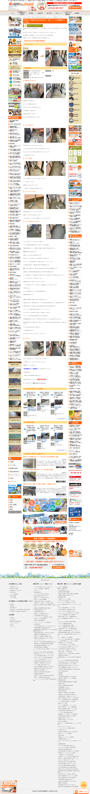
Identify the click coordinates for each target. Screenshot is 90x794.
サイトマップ (13, 481)
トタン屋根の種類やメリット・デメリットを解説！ (68, 640)
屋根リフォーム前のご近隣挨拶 (40, 599)
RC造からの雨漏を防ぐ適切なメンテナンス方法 (67, 708)
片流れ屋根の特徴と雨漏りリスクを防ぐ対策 (15, 227)
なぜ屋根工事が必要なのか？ (75, 239)
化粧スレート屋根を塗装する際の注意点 (74, 287)
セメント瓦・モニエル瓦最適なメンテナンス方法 (15, 188)
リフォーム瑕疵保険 (14, 594)
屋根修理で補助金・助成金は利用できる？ (75, 359)
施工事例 (31, 13)
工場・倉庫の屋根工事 (75, 447)
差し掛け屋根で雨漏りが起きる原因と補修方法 (67, 767)
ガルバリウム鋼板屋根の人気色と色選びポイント (67, 626)
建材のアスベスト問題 (15, 264)
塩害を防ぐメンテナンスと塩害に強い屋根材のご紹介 (68, 756)
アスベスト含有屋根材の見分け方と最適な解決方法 (68, 699)
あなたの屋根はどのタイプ (63, 590)
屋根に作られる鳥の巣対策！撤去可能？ (75, 445)
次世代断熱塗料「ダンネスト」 (73, 343)
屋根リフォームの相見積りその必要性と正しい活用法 (76, 370)
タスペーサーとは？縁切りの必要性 (14, 160)
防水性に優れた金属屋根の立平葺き (65, 749)
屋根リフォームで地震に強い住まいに (41, 613)
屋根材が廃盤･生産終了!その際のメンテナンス (15, 289)
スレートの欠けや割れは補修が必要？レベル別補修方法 (69, 639)
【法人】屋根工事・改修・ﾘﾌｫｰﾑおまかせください (76, 457)
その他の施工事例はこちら (62, 418)
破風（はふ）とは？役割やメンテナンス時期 (15, 359)
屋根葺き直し (77, 104)
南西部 (11, 509)
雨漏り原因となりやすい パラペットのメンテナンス (44, 653)
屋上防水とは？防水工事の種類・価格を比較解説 (15, 177)
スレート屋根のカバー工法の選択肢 (76, 268)
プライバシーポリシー (15, 474)
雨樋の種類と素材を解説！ (39, 673)
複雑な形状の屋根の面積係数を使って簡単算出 (15, 221)
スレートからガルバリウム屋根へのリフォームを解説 (76, 206)
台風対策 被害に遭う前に (39, 611)
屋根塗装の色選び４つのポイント (74, 340)
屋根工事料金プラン (38, 592)
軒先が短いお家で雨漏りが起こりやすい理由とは (15, 258)
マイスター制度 (13, 597)
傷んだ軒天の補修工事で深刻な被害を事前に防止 (15, 157)
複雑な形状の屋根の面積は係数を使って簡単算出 (67, 681)
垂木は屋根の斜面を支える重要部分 (41, 647)
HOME (24, 17)
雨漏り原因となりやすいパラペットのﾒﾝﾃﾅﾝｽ (15, 170)
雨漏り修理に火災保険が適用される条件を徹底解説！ (68, 786)
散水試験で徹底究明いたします (40, 609)
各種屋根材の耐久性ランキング (64, 738)
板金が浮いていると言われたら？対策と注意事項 (76, 395)
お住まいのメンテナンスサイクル (64, 726)
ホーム (12, 13)
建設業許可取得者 (14, 468)
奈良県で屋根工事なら (15, 471)
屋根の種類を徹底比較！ (73, 262)
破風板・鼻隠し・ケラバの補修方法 (65, 651)
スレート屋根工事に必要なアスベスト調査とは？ (15, 352)
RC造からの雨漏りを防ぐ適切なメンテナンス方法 (15, 328)
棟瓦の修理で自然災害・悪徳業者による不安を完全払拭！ (69, 669)
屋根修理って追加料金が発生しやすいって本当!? (75, 398)
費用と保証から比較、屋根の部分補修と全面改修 (76, 252)
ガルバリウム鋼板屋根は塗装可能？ (75, 212)
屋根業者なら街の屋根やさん (15, 621)
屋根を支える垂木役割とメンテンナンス (15, 321)
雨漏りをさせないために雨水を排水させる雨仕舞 (15, 248)
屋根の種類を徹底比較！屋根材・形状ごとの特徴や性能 (69, 632)
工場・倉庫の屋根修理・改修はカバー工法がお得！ (76, 432)
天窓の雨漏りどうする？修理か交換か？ (15, 338)
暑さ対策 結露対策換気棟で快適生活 (14, 239)
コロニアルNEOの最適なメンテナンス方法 (75, 297)
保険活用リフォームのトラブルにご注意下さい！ (67, 752)
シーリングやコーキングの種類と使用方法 (15, 205)
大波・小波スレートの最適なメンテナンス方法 (15, 198)
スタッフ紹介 (13, 465)
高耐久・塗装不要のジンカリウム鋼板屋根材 (15, 314)
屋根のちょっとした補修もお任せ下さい (42, 597)
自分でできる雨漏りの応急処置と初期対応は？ (75, 350)
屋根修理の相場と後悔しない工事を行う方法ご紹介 (44, 632)
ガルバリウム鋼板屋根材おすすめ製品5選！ (75, 222)
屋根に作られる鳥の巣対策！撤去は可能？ (42, 671)
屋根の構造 (12, 143)
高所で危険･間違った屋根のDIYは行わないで (67, 710)
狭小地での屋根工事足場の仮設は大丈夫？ (75, 300)
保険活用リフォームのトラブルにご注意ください (76, 405)
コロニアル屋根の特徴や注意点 (74, 274)
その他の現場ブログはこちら (61, 496)
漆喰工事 (76, 88)
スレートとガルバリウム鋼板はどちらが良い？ (75, 203)
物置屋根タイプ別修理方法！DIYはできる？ (75, 426)
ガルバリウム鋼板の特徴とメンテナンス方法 (15, 311)
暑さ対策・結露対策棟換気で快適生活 (65, 685)
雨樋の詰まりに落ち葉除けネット (40, 670)
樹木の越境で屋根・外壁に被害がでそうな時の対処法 (76, 401)
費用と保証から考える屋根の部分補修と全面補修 (43, 643)
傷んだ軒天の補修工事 (62, 721)
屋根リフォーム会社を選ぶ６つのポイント (76, 309)
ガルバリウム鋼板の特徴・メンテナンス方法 (67, 705)
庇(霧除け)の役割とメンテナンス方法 (14, 201)
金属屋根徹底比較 (61, 743)
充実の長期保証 (13, 595)
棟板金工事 (76, 109)
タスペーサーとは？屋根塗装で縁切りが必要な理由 (68, 660)
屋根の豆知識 (13, 272)
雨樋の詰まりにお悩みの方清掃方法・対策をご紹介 (76, 439)
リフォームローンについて (39, 639)
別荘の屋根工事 (73, 453)
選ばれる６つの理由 (14, 588)
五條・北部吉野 (13, 504)
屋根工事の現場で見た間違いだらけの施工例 (75, 337)
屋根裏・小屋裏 (13, 236)
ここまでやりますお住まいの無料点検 (67, 13)
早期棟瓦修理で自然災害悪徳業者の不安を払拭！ (15, 194)
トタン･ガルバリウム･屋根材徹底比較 (15, 300)
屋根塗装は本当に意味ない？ (14, 130)
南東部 (11, 507)
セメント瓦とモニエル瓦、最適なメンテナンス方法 (68, 646)
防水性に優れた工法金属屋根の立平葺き (14, 208)
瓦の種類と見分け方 (14, 254)
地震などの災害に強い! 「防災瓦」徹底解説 (75, 334)
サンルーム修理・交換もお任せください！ (75, 429)
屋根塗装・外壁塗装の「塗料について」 (66, 595)
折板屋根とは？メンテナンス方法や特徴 (75, 281)
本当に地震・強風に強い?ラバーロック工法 (15, 215)
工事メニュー (58, 13)
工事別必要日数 (73, 305)
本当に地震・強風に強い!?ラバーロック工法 (66, 763)
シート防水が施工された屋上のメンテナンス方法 (15, 167)
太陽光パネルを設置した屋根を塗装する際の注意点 (44, 675)
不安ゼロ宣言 (12, 592)
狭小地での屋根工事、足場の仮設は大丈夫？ (67, 609)
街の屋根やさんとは (14, 586)
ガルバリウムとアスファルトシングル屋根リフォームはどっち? (15, 296)
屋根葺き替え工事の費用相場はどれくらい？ (75, 249)
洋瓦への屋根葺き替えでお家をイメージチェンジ (15, 292)
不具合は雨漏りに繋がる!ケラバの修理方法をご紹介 (68, 662)
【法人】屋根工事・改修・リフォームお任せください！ (45, 626)
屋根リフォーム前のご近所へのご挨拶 (74, 373)
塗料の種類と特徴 (74, 472)
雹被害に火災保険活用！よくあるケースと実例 (75, 356)
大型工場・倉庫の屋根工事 (39, 620)
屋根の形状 (12, 223)
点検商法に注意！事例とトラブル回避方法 (42, 601)
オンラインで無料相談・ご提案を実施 (41, 588)
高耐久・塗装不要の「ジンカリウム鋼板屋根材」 (67, 706)
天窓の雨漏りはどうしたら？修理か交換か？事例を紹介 (69, 653)
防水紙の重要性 (13, 266)
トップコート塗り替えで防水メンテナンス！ (15, 355)
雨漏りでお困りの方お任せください (41, 595)
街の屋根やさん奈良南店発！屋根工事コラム (18, 611)
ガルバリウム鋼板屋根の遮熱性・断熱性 (75, 216)
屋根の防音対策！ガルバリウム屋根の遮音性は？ (76, 232)
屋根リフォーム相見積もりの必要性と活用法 (42, 636)
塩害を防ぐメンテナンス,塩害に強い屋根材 (15, 282)
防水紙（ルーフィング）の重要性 (64, 733)
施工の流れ (49, 13)
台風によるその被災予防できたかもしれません (76, 315)
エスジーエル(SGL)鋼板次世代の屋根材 (15, 307)
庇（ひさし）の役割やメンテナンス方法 (15, 331)
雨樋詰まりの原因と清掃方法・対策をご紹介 (42, 668)
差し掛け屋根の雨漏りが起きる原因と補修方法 (15, 233)
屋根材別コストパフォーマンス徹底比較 (15, 275)
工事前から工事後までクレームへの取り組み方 (75, 376)
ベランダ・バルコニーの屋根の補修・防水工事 (43, 617)
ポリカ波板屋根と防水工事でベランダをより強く (76, 436)
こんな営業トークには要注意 (75, 386)
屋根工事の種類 (75, 73)
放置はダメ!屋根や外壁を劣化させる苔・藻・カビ (15, 285)
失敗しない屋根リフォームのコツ (75, 242)
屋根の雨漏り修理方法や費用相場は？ (15, 325)
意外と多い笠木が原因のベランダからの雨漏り (15, 153)
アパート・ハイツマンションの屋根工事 (75, 451)
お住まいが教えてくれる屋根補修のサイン (75, 255)
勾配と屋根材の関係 (14, 245)
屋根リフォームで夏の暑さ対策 (40, 618)
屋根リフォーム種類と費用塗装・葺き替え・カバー (76, 265)
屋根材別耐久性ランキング (14, 279)
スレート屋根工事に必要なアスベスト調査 (66, 701)
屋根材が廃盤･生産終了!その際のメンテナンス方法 (68, 665)
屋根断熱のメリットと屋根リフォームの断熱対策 (15, 345)
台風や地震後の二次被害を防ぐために (75, 324)
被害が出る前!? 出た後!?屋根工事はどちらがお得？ (76, 383)
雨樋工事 (76, 93)
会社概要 (77, 13)
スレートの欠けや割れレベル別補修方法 (75, 271)
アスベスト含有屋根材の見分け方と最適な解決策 (15, 261)
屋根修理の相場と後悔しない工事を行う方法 (75, 246)
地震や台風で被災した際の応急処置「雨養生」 (15, 212)
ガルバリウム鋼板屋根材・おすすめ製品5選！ (67, 614)
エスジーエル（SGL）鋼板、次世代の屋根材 (67, 747)
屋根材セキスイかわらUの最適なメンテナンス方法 (75, 293)
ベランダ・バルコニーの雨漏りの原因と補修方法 (15, 181)
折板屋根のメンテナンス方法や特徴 (65, 642)
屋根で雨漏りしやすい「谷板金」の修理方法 (15, 252)
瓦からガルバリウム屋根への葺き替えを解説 (75, 209)
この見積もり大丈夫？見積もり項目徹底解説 (75, 379)
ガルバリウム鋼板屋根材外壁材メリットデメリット (76, 228)
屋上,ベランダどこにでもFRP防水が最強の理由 (15, 174)
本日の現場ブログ (13, 607)
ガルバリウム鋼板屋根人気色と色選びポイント (75, 219)
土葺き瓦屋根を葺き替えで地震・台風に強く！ (15, 191)
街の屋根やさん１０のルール (15, 590)
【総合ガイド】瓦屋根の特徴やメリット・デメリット (68, 630)
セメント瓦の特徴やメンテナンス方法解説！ (15, 184)
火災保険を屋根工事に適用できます (41, 615)
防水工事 (76, 99)
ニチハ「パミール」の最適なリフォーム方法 (67, 602)
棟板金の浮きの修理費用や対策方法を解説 (15, 141)
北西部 (11, 500)
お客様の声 (40, 13)
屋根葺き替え (77, 78)
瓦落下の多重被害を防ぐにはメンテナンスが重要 (75, 318)
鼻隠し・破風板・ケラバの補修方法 (15, 146)
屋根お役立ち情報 (74, 311)
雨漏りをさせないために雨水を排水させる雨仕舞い (68, 768)
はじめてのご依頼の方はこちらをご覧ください (43, 586)
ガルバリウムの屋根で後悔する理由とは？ (15, 304)
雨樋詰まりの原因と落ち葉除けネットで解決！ (76, 442)
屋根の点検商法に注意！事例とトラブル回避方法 (75, 392)
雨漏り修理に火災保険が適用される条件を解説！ (75, 353)
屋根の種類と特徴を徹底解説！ (14, 121)
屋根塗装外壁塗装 (76, 115)
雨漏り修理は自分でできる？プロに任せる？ (15, 134)
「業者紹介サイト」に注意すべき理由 (75, 408)
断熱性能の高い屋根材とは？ (13, 342)
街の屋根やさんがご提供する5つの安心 (22, 13)
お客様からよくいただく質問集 (64, 599)
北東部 (11, 502)
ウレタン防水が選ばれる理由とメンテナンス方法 (15, 164)
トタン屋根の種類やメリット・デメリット (75, 277)
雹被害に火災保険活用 (62, 782)
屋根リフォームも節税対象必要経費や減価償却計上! (76, 460)
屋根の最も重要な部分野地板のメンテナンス (15, 269)
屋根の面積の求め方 (14, 217)
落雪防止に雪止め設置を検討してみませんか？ (43, 661)
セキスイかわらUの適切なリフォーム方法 (66, 600)
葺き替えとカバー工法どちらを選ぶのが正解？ (75, 258)
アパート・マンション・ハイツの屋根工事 (42, 622)
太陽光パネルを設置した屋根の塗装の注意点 (75, 284)
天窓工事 (76, 120)
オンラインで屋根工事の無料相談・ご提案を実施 (75, 367)
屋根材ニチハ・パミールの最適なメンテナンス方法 (76, 290)
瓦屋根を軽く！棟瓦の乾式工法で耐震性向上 (67, 694)
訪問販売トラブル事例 (75, 388)
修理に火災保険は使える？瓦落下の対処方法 (76, 321)
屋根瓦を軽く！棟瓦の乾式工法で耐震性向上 (75, 327)
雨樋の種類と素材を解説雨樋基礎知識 (15, 349)
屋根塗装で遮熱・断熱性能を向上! (75, 346)
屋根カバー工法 (77, 83)
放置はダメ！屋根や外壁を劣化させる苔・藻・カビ (68, 758)
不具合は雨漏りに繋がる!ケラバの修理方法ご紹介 (15, 150)
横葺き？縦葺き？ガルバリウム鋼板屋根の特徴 (76, 225)
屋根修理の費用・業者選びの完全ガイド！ (15, 127)
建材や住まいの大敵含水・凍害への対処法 (15, 243)
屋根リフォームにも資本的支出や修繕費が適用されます (45, 641)
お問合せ (12, 478)
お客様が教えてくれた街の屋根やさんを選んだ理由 (20, 609)
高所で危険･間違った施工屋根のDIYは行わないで (15, 318)
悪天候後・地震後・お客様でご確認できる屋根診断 (68, 593)
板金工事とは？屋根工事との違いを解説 (15, 137)
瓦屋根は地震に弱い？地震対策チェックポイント (76, 330)
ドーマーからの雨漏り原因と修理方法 (15, 335)
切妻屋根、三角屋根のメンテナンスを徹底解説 (15, 230)
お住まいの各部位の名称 (15, 124)
